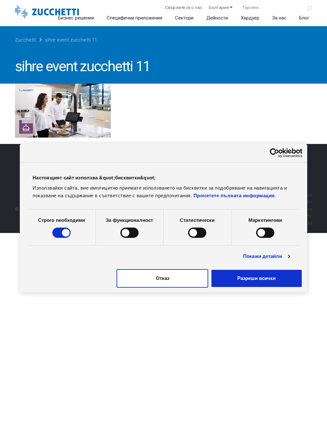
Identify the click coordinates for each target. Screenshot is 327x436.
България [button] (219, 7)
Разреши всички (256, 278)
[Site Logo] (47, 12)
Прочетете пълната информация (234, 195)
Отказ (162, 278)
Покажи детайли (262, 256)
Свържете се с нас (183, 7)
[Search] (306, 7)
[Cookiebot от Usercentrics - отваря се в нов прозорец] (274, 153)
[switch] (129, 233)
